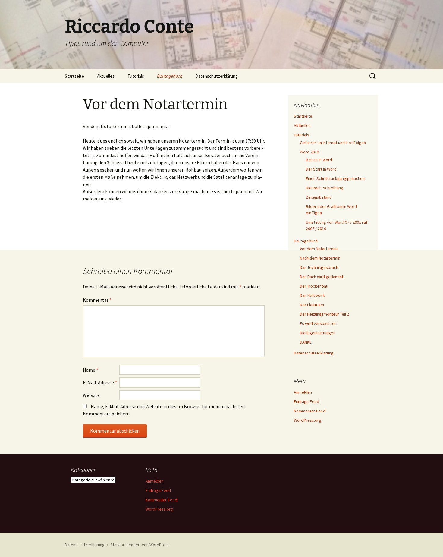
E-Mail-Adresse (100, 382)
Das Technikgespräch (319, 267)
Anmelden (303, 392)
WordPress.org (307, 420)
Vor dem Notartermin (319, 248)
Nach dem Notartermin (320, 258)
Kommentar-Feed (309, 411)
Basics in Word (319, 159)
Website (91, 395)
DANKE (306, 342)
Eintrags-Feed (306, 401)
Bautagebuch (169, 76)
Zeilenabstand (319, 197)
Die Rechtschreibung (324, 187)
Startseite (74, 76)
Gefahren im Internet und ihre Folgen (333, 142)
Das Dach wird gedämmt (321, 276)
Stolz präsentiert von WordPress (140, 544)
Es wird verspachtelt (318, 323)
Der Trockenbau (314, 286)
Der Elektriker (312, 304)
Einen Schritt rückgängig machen (335, 178)
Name (90, 370)
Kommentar (97, 300)
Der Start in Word (321, 169)
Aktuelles (106, 76)
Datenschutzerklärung (216, 76)
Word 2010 (309, 152)
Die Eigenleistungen (317, 332)
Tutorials (135, 76)
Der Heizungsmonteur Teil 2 (324, 314)
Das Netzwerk (312, 295)
